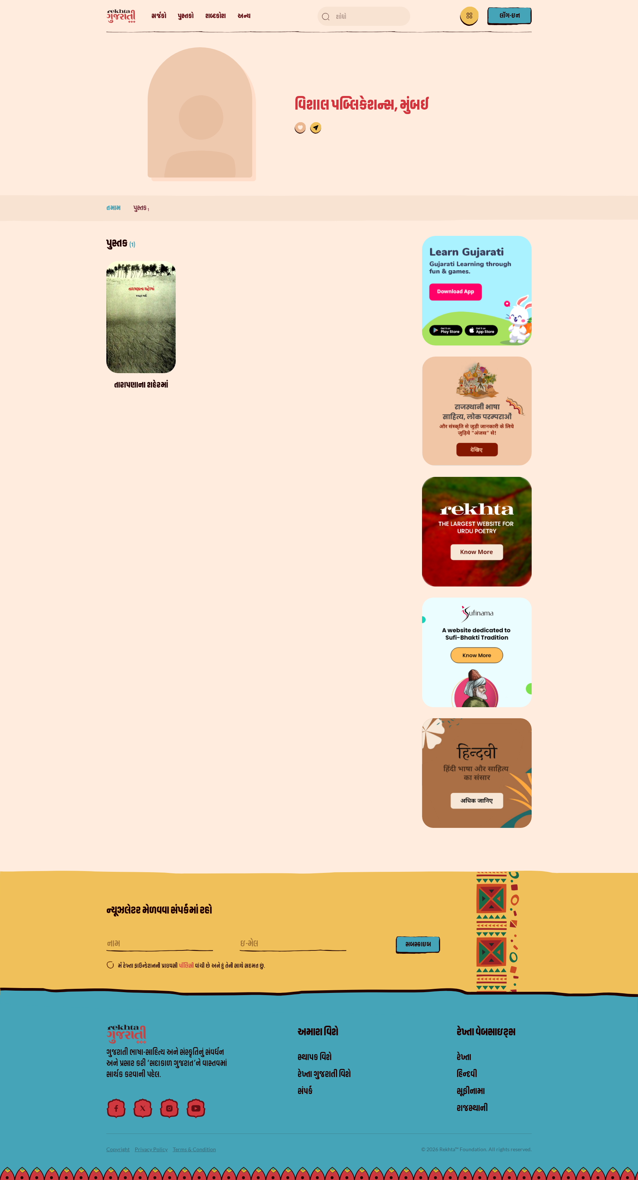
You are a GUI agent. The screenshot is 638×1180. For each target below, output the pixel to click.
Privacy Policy (151, 1149)
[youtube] (196, 1108)
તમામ (113, 208)
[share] (315, 128)
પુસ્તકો (185, 16)
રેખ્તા (464, 1057)
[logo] (124, 16)
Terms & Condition (194, 1149)
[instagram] (169, 1108)
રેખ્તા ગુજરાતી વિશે (324, 1074)
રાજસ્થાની (472, 1108)
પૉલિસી (187, 965)
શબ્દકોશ (215, 16)
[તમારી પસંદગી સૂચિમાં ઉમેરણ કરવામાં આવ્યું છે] (300, 128)
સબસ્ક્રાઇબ (418, 944)
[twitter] (143, 1108)
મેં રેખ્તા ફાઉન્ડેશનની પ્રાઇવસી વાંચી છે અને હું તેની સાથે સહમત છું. (191, 965)
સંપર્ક (305, 1091)
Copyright (118, 1149)
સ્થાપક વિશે (315, 1057)
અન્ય (243, 16)
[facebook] (116, 1108)
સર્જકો (158, 16)
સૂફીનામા (471, 1091)
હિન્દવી (467, 1074)
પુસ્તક (141, 208)
